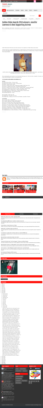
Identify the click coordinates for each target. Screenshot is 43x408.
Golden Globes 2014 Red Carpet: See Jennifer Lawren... (11, 332)
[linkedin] (37, 1)
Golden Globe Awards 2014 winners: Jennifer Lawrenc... (11, 331)
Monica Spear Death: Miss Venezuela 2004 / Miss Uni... (11, 344)
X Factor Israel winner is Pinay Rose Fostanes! (10, 327)
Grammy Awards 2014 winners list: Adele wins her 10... (11, 315)
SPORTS (30, 10)
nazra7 (5, 372)
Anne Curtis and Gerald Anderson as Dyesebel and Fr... (11, 337)
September (4, 297)
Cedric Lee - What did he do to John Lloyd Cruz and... (11, 308)
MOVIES (22, 10)
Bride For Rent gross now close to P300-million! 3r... (10, 309)
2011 (3, 358)
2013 (3, 356)
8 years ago (8, 379)
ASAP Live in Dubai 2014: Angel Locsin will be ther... (11, 338)
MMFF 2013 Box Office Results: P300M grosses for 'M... (11, 350)
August (4, 298)
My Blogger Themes (38, 404)
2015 (3, 291)
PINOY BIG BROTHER (10, 10)
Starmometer (18, 382)
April (3, 303)
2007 (3, 363)
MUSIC (26, 10)
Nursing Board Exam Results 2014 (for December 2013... (11, 326)
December (4, 293)
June (4, 301)
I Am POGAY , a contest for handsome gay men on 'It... (11, 323)
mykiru (5, 396)
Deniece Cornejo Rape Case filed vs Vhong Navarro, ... (11, 310)
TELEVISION (17, 10)
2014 (3, 292)
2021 (3, 284)
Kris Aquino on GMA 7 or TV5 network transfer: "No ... (11, 349)
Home (4, 1)
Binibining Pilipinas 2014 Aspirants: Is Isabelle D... (10, 340)
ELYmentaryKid (19, 378)
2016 (3, 290)
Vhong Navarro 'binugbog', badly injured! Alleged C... (10, 319)
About (7, 1)
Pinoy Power (24, 380)
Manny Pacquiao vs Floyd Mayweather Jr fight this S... (11, 351)
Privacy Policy (18, 370)
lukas (4, 368)
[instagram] (35, 1)
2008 (3, 362)
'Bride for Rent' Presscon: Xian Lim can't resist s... (10, 345)
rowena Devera (6, 391)
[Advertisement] (21, 39)
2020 (3, 285)
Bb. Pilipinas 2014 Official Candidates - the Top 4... (10, 314)
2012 (3, 357)
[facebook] (28, 1)
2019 (3, 286)
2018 (3, 287)
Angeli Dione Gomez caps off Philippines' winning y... (11, 352)
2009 (3, 361)
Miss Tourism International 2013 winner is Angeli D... (10, 355)
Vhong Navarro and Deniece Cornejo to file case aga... (11, 313)
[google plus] (39, 1)
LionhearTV (18, 380)
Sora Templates (31, 404)
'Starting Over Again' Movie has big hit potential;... (10, 320)
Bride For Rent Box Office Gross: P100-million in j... (10, 322)
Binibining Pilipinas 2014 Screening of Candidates (10, 321)
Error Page (15, 1)
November (4, 295)
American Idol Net (19, 376)
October (4, 296)
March (4, 304)
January (4, 307)
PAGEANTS (35, 10)
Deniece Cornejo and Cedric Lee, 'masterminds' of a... (11, 316)
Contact (11, 1)
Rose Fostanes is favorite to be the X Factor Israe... (10, 343)
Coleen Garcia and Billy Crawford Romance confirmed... (11, 333)
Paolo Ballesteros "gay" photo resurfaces (7, 370)
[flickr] (32, 1)
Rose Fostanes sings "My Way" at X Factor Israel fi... (11, 328)
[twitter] (30, 1)
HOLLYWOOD (5, 13)
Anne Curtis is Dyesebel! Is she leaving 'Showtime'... (11, 339)
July (3, 299)
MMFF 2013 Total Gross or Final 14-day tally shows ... (11, 325)
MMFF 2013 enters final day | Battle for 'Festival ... (10, 346)
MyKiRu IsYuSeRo (10, 404)
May (3, 302)
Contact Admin (22, 368)
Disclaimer (25, 370)
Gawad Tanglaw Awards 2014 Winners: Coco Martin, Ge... (11, 334)
